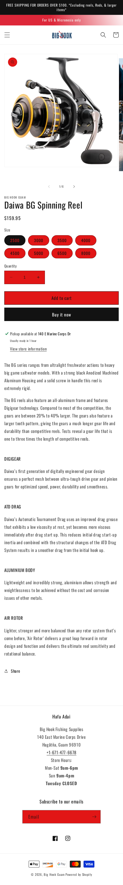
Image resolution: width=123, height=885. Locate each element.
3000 (38, 240)
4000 (85, 240)
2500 (14, 240)
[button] (7, 35)
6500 (62, 253)
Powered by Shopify (79, 874)
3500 (62, 240)
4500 (14, 253)
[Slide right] (74, 186)
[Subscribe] (94, 816)
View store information (28, 349)
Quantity (10, 266)
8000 (85, 253)
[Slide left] (49, 186)
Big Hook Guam (54, 874)
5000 (38, 253)
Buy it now (61, 314)
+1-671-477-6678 (61, 752)
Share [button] (15, 671)
